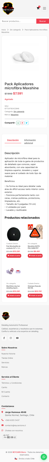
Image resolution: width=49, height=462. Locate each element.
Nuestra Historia (8, 354)
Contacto (5, 396)
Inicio (4, 30)
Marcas (5, 367)
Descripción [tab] (13, 140)
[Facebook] (4, 338)
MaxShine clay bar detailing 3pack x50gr (13, 287)
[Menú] (44, 8)
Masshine (14, 115)
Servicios (5, 362)
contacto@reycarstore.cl (15, 425)
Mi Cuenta (6, 392)
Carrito (4, 387)
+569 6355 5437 (12, 420)
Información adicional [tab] (30, 141)
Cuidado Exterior (12, 243)
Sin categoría (15, 30)
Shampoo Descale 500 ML (34, 287)
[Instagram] (10, 338)
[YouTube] (17, 338)
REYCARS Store (19, 452)
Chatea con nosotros (14, 430)
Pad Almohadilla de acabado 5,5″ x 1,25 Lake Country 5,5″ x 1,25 (13, 247)
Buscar (42, 21)
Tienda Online (7, 358)
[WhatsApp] (44, 457)
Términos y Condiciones (12, 383)
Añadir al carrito (15, 255)
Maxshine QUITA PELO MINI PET (34, 247)
